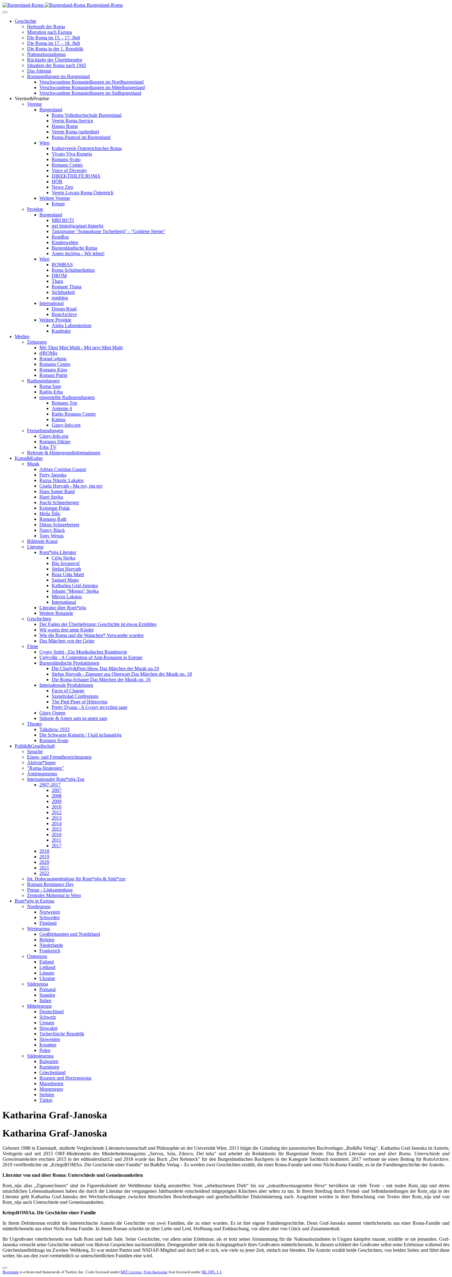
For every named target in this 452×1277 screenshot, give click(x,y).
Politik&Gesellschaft (35, 746)
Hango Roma (65, 126)
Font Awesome (156, 1272)
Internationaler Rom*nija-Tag (55, 779)
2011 (56, 840)
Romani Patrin (53, 375)
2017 (56, 845)
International (51, 303)
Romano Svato (66, 159)
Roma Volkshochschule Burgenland (86, 115)
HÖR (57, 181)
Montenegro (51, 1089)
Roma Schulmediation (73, 270)
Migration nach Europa (49, 32)
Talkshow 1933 (54, 729)
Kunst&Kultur (29, 458)
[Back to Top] (4, 1268)
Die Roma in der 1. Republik (55, 48)
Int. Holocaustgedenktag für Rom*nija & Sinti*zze (76, 878)
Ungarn (46, 1022)
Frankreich (49, 950)
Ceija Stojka (63, 557)
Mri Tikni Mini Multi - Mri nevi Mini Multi (81, 347)
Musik (33, 463)
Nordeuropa (38, 906)
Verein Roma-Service (72, 120)
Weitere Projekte (55, 319)
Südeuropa (37, 983)
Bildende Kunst (42, 541)
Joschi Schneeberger (59, 502)
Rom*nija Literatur (57, 552)
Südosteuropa (40, 1055)
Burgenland (50, 109)
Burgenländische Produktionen (69, 663)
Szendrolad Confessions (75, 696)
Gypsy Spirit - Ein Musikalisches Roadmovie (83, 651)
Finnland (48, 923)
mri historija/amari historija (77, 225)
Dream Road (64, 308)
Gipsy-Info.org (66, 425)
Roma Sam (50, 386)
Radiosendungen (43, 380)
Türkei (45, 1100)
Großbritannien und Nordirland (69, 934)
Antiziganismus (42, 773)
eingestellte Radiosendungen (67, 397)
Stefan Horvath (66, 568)
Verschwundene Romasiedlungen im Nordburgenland (91, 82)
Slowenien (49, 1039)
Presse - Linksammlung (50, 889)
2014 (56, 823)
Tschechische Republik (61, 1033)
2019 (44, 856)
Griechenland (52, 1072)
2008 (56, 795)
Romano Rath (52, 519)
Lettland (47, 967)
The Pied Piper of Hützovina (79, 701)
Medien (22, 336)
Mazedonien (51, 1083)
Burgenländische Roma (74, 248)
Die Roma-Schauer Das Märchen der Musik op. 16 (101, 679)
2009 (56, 801)
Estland (46, 961)
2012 (56, 812)
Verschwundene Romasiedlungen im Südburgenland (90, 93)
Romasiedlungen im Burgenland (58, 76)
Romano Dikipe (54, 441)
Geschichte (25, 21)
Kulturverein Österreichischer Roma (87, 148)
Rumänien (49, 1066)
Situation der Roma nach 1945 (56, 65)
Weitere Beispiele (56, 613)
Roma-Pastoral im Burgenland (81, 137)
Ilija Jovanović (66, 563)
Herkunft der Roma (46, 26)
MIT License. (132, 1272)
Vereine (34, 104)
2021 (44, 867)
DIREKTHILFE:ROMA (76, 176)
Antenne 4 (62, 408)
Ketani (58, 203)
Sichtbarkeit (63, 292)
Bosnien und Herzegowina (65, 1078)
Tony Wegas (51, 535)
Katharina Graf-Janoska (75, 585)
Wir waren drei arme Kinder (66, 629)
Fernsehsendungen (45, 430)
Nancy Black (52, 530)
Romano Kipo (53, 369)
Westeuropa (38, 928)
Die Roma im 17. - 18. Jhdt (53, 43)
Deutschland (51, 1011)
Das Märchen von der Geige (66, 640)
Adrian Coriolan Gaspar (62, 469)
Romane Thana (66, 286)
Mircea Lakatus (67, 596)
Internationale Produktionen (66, 685)
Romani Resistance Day (50, 884)
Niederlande (51, 945)
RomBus (60, 236)
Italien (45, 1000)
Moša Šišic (50, 513)
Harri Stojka (51, 497)
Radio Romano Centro (74, 414)
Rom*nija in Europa (34, 900)
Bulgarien (48, 1061)
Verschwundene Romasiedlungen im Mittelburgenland (92, 87)
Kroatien (47, 1044)
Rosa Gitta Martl (68, 574)
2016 (56, 834)
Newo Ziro (62, 187)
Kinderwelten (65, 242)
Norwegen (49, 912)
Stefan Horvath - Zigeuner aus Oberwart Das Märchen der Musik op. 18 (122, 674)
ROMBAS (62, 264)
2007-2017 (50, 784)
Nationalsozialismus (46, 54)
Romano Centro (67, 165)
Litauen (46, 972)
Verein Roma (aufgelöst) (75, 131)
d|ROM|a (48, 353)
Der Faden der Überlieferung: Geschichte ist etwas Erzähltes (98, 624)
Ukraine (47, 978)
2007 (56, 790)
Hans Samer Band (57, 491)
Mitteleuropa (39, 1006)
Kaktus (58, 419)
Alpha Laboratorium (71, 325)
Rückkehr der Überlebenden (54, 59)
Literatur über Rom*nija (62, 607)
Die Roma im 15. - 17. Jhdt (53, 37)
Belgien (46, 939)
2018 (44, 851)
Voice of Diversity (69, 170)
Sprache (35, 751)
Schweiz (47, 1017)
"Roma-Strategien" (45, 768)
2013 (56, 817)
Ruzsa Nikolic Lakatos (61, 480)
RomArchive (64, 314)
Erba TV (48, 447)
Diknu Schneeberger (59, 524)
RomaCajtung (52, 358)
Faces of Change (68, 690)
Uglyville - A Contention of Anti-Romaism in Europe (90, 657)
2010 (56, 806)
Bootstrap (10, 1272)
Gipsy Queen (52, 712)
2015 (56, 829)
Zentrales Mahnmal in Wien (54, 895)
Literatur (35, 546)
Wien (44, 142)
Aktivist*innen (41, 762)
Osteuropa (37, 956)
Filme (32, 646)
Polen (44, 1050)
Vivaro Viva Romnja (72, 153)
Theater (34, 723)
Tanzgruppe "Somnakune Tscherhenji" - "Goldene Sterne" (108, 231)
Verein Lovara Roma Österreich (82, 192)
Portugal (47, 989)
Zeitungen (37, 342)
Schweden (49, 917)
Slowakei (48, 1028)
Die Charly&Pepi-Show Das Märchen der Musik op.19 (105, 668)
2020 (44, 862)
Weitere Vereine (54, 198)
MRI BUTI (63, 220)
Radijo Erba (51, 391)
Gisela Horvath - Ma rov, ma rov (71, 485)
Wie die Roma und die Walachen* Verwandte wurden (91, 635)
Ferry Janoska (52, 474)
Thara (57, 281)
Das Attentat (39, 70)
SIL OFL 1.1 (211, 1272)
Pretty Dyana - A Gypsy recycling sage (89, 707)
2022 (44, 873)
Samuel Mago (65, 580)
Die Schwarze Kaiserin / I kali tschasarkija (80, 734)
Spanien (47, 995)
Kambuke (61, 331)
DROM (59, 275)
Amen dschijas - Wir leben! (78, 253)
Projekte (35, 209)
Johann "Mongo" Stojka (75, 591)
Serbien (46, 1094)
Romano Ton (64, 402)
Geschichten (39, 618)
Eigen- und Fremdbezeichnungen (59, 757)
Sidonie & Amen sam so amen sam (73, 718)
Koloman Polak (54, 508)
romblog (60, 297)
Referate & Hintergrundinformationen (63, 452)
